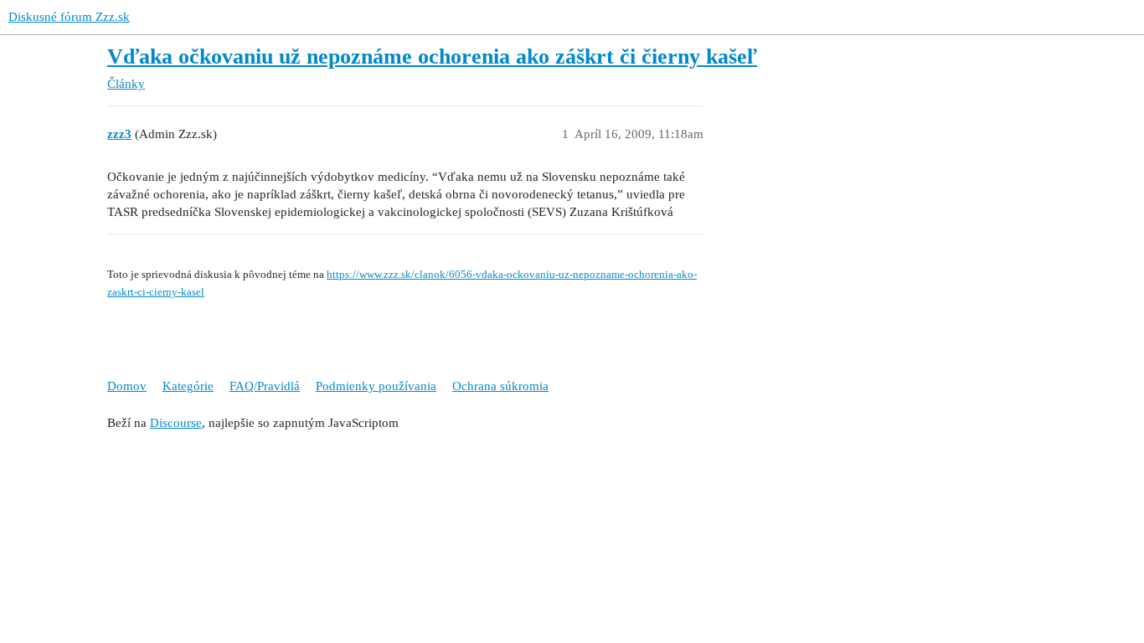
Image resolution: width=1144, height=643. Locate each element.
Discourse (176, 423)
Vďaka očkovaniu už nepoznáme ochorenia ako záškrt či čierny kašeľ (432, 56)
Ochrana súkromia (500, 386)
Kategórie (188, 386)
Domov (127, 386)
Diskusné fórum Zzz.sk (69, 16)
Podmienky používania (376, 386)
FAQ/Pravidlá (264, 386)
